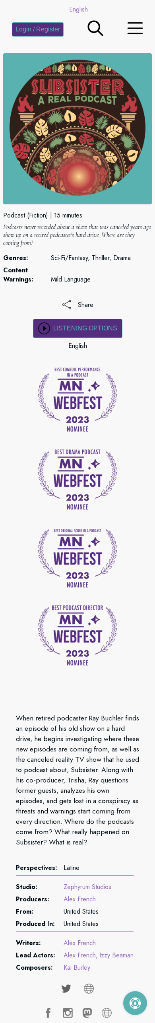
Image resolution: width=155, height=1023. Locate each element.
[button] (95, 34)
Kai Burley (77, 967)
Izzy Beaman (116, 955)
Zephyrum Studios (87, 886)
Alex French (80, 899)
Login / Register (37, 29)
